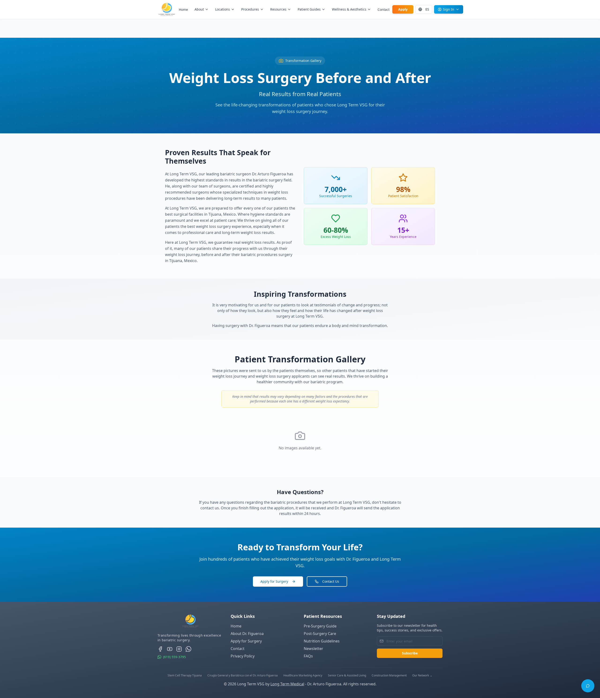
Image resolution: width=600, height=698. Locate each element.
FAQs (308, 656)
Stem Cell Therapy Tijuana (185, 675)
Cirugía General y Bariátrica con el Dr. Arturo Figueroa (242, 675)
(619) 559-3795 (174, 657)
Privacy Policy (243, 656)
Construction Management (389, 675)
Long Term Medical (287, 684)
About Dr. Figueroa (247, 633)
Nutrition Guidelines (322, 641)
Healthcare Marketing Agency (302, 675)
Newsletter (313, 648)
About (199, 9)
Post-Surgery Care (320, 633)
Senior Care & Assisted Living (347, 675)
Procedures (250, 9)
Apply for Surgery (274, 581)
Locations (222, 9)
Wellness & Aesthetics (349, 9)
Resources (278, 9)
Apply (403, 9)
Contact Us (330, 581)
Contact (384, 9)
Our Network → (422, 675)
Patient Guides (309, 9)
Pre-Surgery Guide (320, 626)
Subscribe (410, 653)
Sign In (448, 9)
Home (183, 9)
